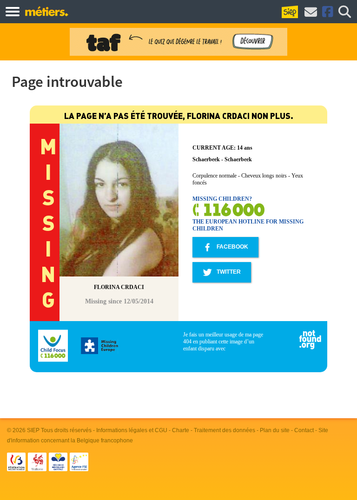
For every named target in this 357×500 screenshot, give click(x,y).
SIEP (33, 430)
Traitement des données (224, 430)
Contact (304, 430)
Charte (180, 430)
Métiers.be (46, 11)
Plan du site (275, 430)
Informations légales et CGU (131, 430)
